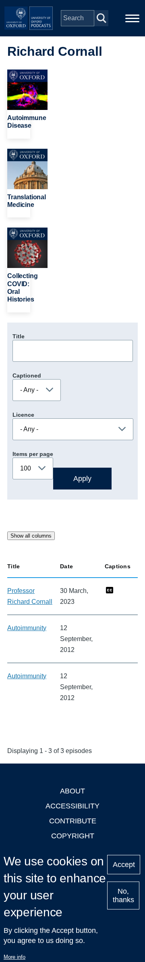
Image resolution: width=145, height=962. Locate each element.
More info (14, 957)
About (72, 791)
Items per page (32, 454)
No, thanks (123, 895)
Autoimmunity (26, 627)
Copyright (72, 836)
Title (18, 336)
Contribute (72, 821)
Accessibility (72, 806)
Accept (124, 865)
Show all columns (31, 536)
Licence (23, 414)
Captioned (26, 375)
